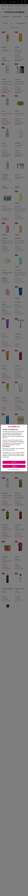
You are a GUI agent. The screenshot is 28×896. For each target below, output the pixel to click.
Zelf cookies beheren (14, 469)
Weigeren (14, 466)
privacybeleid (6, 446)
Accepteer (14, 462)
